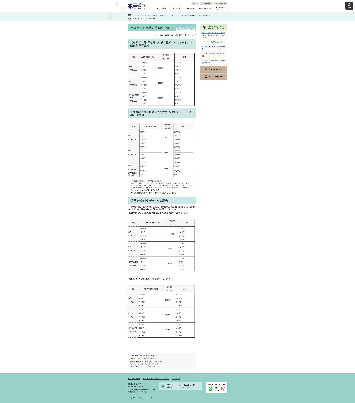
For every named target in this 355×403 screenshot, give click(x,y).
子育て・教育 (175, 8)
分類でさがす (148, 15)
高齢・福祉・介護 (205, 8)
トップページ (137, 15)
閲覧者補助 (206, 3)
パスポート (169, 15)
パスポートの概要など (182, 15)
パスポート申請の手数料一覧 (142, 18)
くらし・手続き (161, 8)
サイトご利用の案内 (134, 379)
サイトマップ (176, 379)
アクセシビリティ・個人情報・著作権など (156, 379)
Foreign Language (221, 3)
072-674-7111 (187, 385)
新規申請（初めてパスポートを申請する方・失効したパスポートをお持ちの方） (213, 35)
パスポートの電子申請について (212, 42)
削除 (154, 18)
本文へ (195, 3)
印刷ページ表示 (191, 35)
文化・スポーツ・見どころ (220, 8)
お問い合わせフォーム (137, 366)
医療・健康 (190, 8)
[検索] (349, 6)
